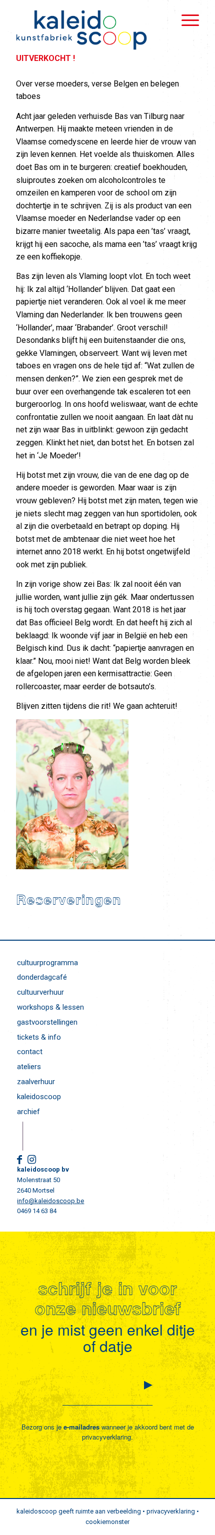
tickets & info (39, 1037)
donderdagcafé (42, 977)
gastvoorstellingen (47, 1022)
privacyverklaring (106, 1437)
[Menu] (185, 20)
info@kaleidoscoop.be (50, 1201)
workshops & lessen (50, 1007)
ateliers (29, 1066)
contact (29, 1051)
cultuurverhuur (40, 992)
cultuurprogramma (47, 962)
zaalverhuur (36, 1081)
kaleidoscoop (39, 1096)
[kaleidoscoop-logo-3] (89, 30)
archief (28, 1111)
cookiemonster (108, 1522)
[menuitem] (185, 20)
